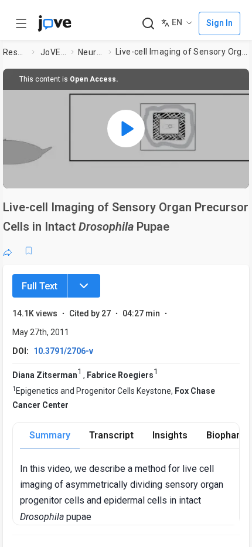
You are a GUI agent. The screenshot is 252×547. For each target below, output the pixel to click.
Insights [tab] (170, 435)
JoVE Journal (53, 52)
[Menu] (83, 286)
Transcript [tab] (111, 435)
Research (15, 52)
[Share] (7, 250)
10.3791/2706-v (63, 351)
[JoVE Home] (54, 23)
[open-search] (147, 23)
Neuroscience (91, 52)
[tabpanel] (129, 493)
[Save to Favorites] (28, 250)
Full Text (39, 286)
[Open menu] (21, 23)
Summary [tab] (49, 435)
